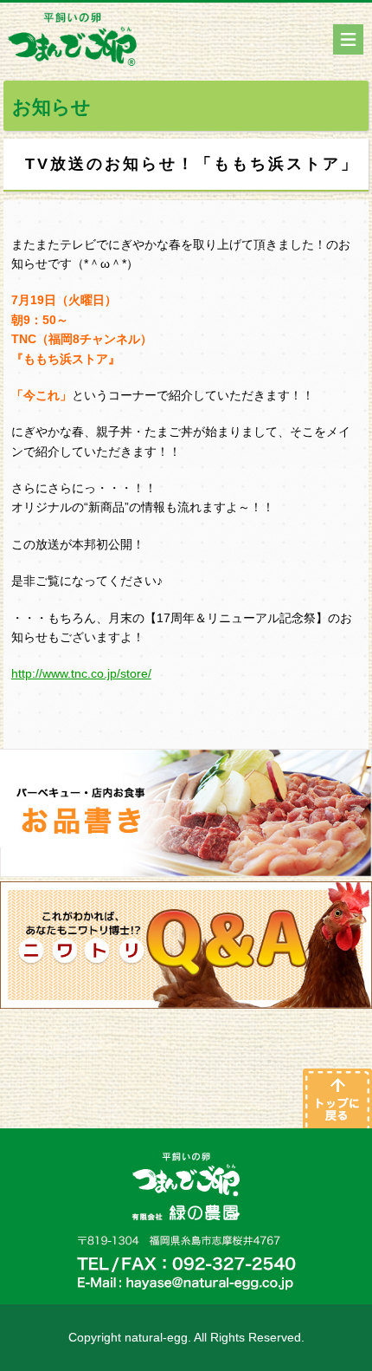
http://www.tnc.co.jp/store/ (81, 673)
